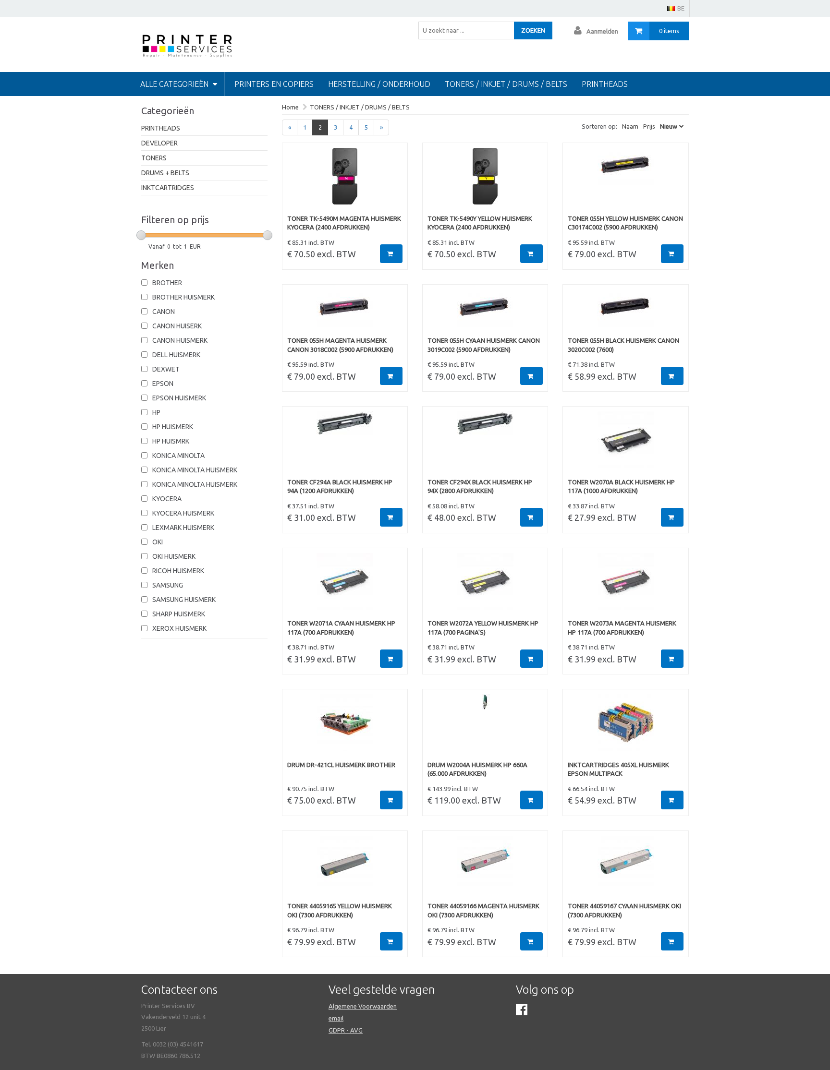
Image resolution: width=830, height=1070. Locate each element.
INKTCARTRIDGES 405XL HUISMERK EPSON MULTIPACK (618, 769)
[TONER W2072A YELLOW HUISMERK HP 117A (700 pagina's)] (485, 586)
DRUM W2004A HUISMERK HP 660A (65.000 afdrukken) (477, 769)
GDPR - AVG (346, 1030)
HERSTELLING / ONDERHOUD (379, 84)
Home (290, 107)
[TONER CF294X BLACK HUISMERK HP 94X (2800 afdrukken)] (485, 444)
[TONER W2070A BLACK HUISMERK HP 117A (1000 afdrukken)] (625, 444)
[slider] (141, 235)
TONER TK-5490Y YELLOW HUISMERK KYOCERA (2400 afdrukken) (479, 223)
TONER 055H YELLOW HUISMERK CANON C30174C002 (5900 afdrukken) (625, 223)
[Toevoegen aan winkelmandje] (391, 253)
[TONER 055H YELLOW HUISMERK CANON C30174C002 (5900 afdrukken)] (625, 181)
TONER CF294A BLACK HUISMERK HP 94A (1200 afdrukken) (339, 486)
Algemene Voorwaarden (363, 1006)
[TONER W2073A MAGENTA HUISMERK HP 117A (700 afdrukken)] (625, 586)
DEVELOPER (159, 143)
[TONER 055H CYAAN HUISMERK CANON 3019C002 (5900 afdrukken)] (485, 313)
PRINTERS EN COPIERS (274, 84)
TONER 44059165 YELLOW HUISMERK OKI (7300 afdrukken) (339, 910)
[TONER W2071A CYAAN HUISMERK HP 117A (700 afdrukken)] (345, 586)
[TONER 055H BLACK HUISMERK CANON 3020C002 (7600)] (625, 313)
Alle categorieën (175, 84)
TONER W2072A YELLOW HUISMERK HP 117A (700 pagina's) (482, 628)
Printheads (605, 84)
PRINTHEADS (160, 128)
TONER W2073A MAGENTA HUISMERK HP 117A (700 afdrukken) (622, 628)
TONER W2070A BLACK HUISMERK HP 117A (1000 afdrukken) (621, 486)
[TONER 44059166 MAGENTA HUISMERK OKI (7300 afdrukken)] (485, 869)
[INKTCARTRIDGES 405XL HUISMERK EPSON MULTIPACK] (625, 727)
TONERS (154, 158)
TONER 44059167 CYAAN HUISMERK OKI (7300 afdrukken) (624, 910)
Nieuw (668, 126)
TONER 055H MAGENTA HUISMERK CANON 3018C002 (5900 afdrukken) (340, 345)
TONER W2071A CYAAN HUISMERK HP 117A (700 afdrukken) (341, 628)
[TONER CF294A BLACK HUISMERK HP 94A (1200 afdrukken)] (345, 444)
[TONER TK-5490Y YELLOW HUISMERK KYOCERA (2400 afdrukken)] (485, 181)
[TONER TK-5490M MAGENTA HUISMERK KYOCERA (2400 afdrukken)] (345, 181)
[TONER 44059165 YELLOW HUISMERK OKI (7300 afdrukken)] (345, 869)
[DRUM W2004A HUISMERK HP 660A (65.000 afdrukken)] (485, 727)
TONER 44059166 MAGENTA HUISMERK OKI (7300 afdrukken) (483, 910)
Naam (630, 126)
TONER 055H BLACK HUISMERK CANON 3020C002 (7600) (623, 345)
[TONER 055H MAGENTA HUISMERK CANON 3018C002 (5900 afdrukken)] (345, 313)
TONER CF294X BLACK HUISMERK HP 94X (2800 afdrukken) (479, 486)
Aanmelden (602, 31)
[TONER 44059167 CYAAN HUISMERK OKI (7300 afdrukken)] (625, 869)
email (336, 1018)
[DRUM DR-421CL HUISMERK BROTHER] (345, 727)
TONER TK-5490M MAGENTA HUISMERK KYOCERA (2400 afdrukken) (344, 223)
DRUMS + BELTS (165, 173)
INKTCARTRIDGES (167, 188)
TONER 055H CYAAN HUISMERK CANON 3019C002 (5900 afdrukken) (483, 345)
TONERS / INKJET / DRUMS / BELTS (506, 84)
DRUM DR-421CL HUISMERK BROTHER (341, 764)
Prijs (649, 126)
